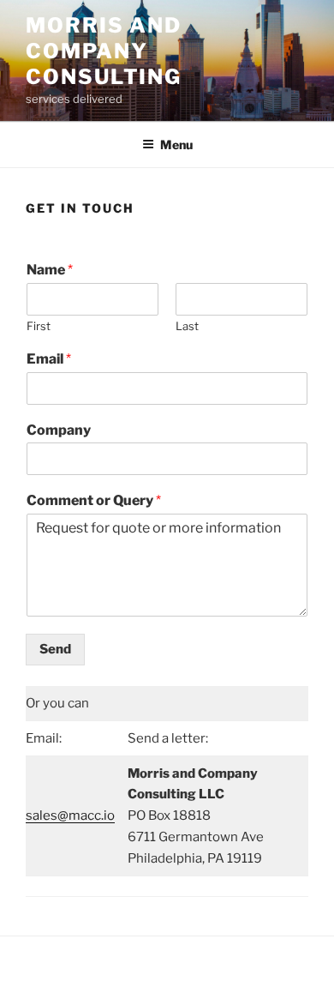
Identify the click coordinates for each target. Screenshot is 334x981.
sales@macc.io (70, 815)
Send (55, 649)
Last (187, 326)
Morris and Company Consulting (104, 51)
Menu (176, 144)
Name (50, 270)
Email (49, 359)
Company (59, 430)
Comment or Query (94, 500)
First (39, 326)
